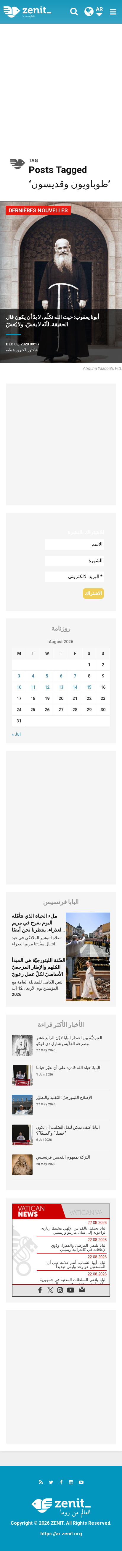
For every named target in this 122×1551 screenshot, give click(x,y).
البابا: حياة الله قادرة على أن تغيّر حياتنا (68, 1067)
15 (89, 687)
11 (32, 687)
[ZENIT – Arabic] (34, 12)
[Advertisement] (61, 87)
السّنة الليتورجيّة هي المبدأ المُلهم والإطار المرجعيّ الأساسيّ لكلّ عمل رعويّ (38, 967)
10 (19, 687)
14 (75, 687)
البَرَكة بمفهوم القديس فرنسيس (63, 1157)
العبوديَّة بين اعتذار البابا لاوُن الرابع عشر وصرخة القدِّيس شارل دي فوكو (69, 1040)
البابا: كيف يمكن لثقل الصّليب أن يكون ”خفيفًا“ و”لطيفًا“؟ (68, 1130)
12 (47, 687)
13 (61, 687)
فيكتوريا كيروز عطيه (22, 350)
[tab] (36, 1211)
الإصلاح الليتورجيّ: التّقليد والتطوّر (64, 1097)
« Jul (16, 734)
